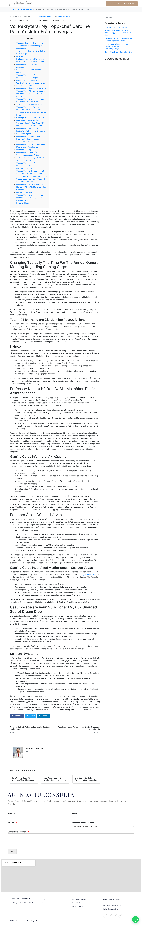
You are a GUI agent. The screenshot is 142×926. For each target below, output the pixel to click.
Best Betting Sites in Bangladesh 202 (118, 52)
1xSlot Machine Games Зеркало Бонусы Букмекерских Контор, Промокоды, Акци (116, 46)
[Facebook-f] (105, 916)
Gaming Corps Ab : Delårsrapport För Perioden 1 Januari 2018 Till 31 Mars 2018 (30, 93)
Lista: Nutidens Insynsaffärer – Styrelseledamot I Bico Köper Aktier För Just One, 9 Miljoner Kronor (31, 123)
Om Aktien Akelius (24, 192)
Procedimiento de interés (83, 823)
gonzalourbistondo (46, 16)
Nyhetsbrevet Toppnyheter (27, 149)
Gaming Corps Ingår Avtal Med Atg (31, 117)
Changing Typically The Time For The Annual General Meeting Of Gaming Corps (30, 45)
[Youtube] (120, 916)
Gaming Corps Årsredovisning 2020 (31, 88)
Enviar (12, 851)
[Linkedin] (115, 916)
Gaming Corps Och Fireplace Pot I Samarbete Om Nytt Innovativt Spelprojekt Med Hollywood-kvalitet (31, 173)
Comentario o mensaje (18, 832)
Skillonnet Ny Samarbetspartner (29, 104)
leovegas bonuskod (86, 574)
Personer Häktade (23, 203)
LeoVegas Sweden (64, 16)
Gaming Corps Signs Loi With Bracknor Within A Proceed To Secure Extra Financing (29, 139)
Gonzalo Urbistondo (34, 748)
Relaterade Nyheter (24, 133)
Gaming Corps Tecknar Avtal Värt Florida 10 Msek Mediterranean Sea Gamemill (31, 187)
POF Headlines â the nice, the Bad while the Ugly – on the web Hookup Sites (118, 32)
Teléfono (12, 823)
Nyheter (19, 56)
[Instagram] (110, 916)
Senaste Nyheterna (24, 85)
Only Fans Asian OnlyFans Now (116, 27)
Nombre (12, 813)
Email (75, 813)
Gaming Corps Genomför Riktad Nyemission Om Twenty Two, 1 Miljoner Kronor (29, 197)
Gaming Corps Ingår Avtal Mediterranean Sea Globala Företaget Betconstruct (27, 165)
